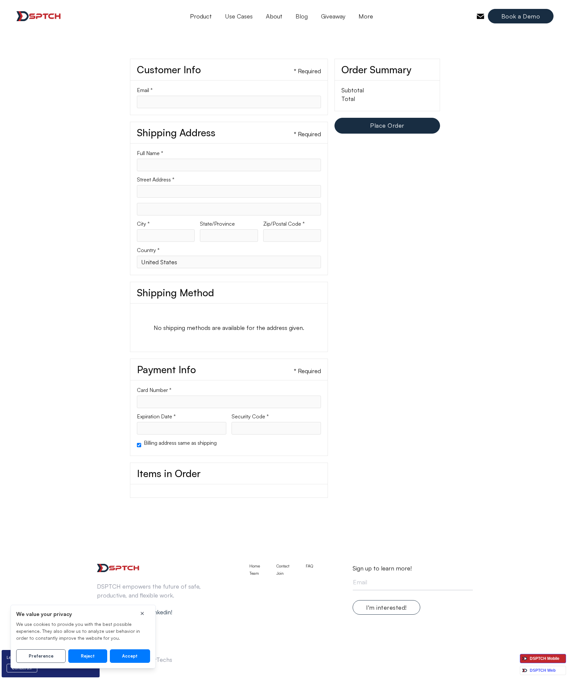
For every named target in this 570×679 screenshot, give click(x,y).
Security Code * (250, 416)
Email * (145, 90)
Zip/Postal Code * (284, 224)
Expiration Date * (156, 416)
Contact (282, 566)
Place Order (387, 125)
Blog (302, 16)
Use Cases (239, 16)
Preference (41, 656)
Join (280, 573)
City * (143, 224)
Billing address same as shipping (180, 443)
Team (254, 573)
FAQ (309, 566)
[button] (200, 16)
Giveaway (333, 16)
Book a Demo (520, 16)
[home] (38, 16)
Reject (88, 656)
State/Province (217, 224)
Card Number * (154, 390)
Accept (130, 656)
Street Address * (155, 179)
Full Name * (150, 153)
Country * (148, 250)
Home (254, 566)
